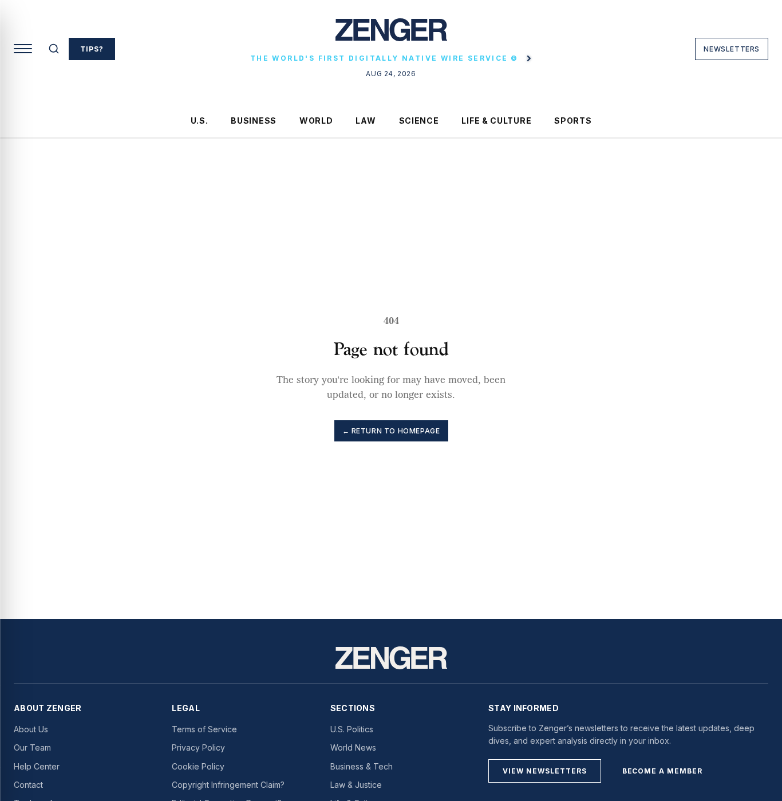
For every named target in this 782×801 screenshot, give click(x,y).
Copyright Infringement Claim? (228, 785)
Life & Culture (496, 120)
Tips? (92, 49)
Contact (28, 785)
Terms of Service (204, 729)
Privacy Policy (198, 747)
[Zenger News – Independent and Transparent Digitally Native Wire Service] (391, 657)
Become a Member (662, 771)
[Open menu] (23, 49)
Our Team (32, 747)
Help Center (37, 766)
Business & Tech (361, 766)
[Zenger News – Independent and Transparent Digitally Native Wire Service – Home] (391, 34)
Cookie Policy (198, 766)
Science (419, 120)
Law (366, 120)
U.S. (199, 120)
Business (254, 120)
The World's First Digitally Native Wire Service (384, 58)
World (316, 120)
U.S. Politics (351, 729)
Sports (572, 120)
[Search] (54, 48)
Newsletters (732, 49)
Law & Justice (356, 785)
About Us (31, 729)
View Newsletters (544, 771)
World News (353, 747)
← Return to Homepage (391, 431)
